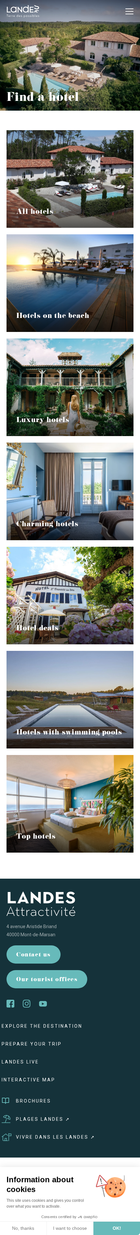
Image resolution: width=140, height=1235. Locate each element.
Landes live (20, 1061)
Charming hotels (47, 524)
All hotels (34, 212)
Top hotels (36, 837)
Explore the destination (42, 1026)
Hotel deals (37, 629)
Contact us (33, 955)
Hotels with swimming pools (69, 733)
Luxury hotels (42, 420)
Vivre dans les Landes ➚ (55, 1137)
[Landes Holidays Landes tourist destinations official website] (23, 11)
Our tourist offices (46, 980)
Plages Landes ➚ (43, 1119)
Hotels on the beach (53, 316)
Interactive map (28, 1079)
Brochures (33, 1101)
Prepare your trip (32, 1044)
